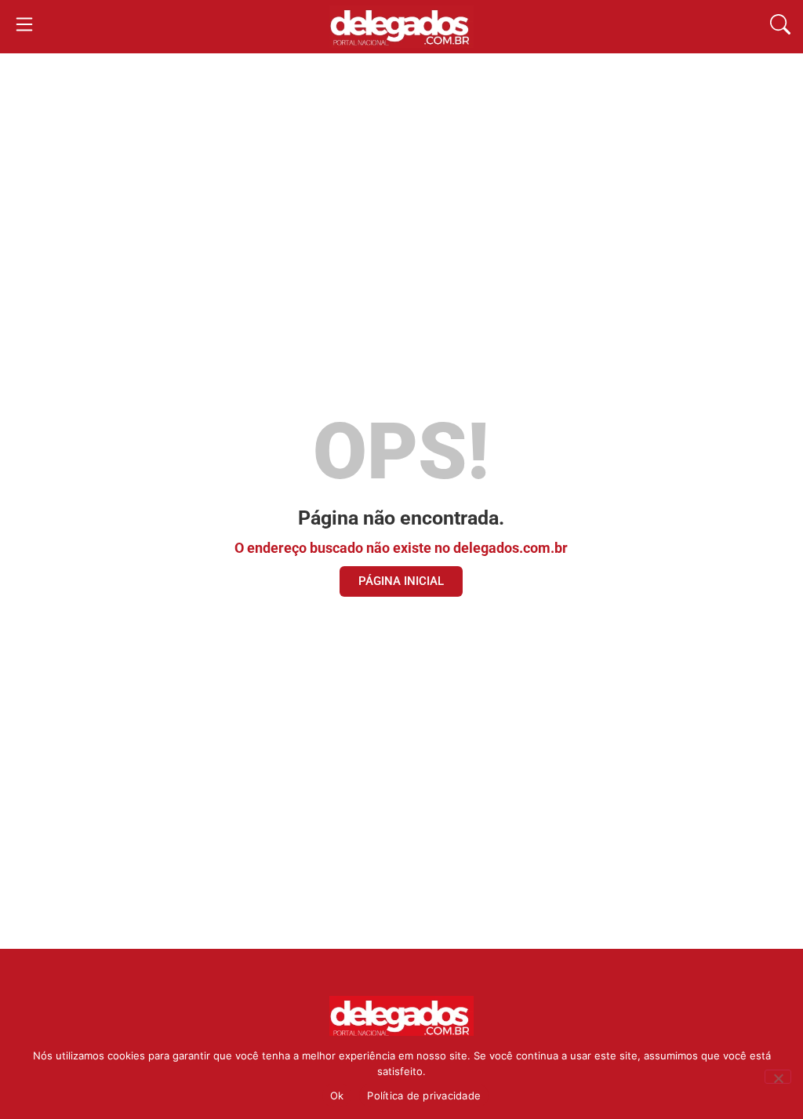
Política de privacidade (424, 1095)
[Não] (778, 1077)
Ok (337, 1095)
